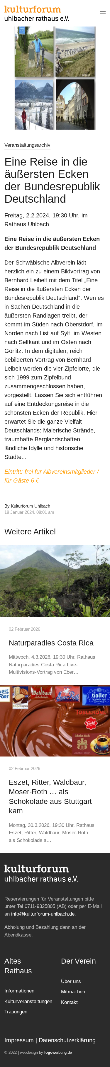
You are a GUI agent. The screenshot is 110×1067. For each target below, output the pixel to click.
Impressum (19, 1040)
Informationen (19, 991)
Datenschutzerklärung (67, 1040)
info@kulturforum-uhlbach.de (43, 914)
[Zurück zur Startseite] (36, 13)
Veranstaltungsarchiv (27, 145)
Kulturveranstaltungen (28, 1001)
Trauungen (15, 1012)
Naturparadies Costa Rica (51, 643)
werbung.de (58, 1052)
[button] (103, 13)
